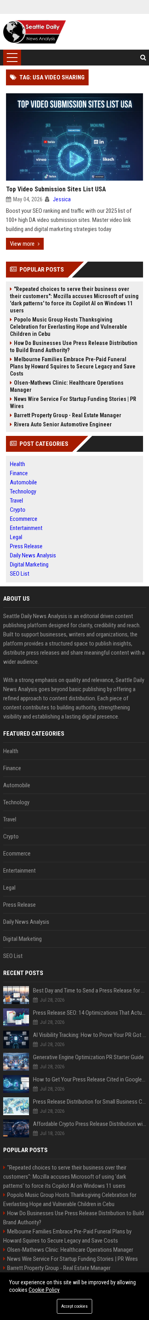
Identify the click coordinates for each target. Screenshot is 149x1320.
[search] (143, 58)
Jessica (62, 199)
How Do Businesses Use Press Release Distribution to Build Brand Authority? (73, 346)
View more (22, 243)
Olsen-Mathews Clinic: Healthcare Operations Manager (67, 386)
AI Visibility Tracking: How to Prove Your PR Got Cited (89, 1035)
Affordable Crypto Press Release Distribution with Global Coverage (89, 1123)
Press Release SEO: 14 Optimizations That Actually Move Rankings (89, 1012)
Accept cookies (74, 1306)
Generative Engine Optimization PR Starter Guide (88, 1057)
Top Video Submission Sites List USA (56, 189)
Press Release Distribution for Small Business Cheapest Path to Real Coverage (89, 1101)
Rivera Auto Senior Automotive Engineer (63, 424)
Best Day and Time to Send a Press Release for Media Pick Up (89, 990)
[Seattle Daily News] (34, 32)
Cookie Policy (44, 1290)
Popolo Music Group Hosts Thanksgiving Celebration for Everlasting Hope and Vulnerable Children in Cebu (68, 326)
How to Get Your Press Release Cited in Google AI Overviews (89, 1079)
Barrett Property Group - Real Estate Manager (67, 415)
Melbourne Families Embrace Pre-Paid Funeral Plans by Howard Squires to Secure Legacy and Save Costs (72, 366)
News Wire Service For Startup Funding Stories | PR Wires (73, 402)
